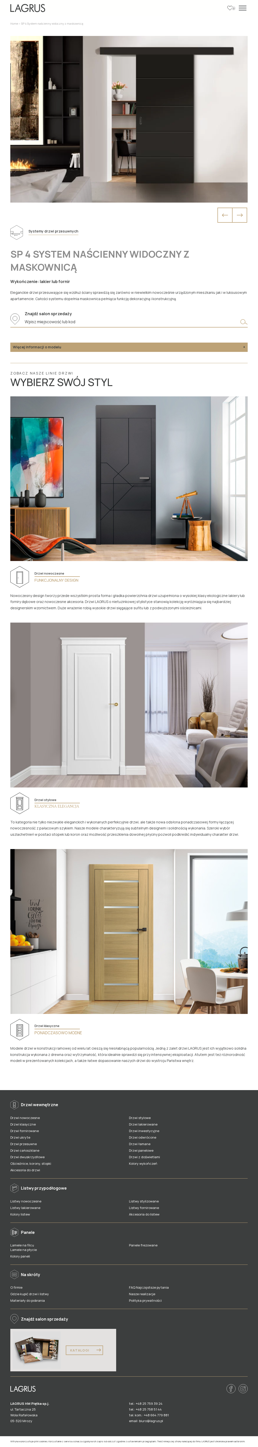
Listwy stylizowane (144, 1201)
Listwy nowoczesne (25, 1201)
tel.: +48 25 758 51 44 (145, 1409)
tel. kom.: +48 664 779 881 (149, 1415)
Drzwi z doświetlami (144, 1157)
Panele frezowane (143, 1245)
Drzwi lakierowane (143, 1124)
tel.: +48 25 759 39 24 (146, 1403)
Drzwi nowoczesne (25, 1117)
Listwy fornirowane (144, 1207)
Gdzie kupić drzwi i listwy (29, 1294)
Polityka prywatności (145, 1300)
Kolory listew (20, 1214)
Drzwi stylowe (140, 1117)
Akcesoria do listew (144, 1214)
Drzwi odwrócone (142, 1137)
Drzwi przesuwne (23, 1144)
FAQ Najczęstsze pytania (149, 1287)
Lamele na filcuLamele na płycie (23, 1247)
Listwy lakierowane (25, 1207)
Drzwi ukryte (20, 1137)
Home (14, 23)
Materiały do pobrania (27, 1300)
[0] (230, 8)
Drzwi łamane (139, 1144)
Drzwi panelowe (141, 1150)
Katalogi (80, 1350)
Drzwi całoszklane (24, 1150)
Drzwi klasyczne (23, 1124)
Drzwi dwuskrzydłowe (27, 1157)
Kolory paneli (20, 1256)
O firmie (16, 1287)
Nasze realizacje (142, 1294)
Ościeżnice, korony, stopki (30, 1163)
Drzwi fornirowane (24, 1131)
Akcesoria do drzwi (25, 1170)
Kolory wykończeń (143, 1163)
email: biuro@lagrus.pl (146, 1421)
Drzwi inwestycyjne (144, 1131)
